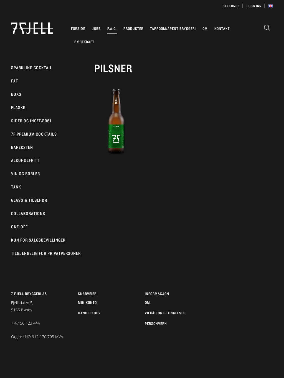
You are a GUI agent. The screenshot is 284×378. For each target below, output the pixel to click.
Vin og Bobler (25, 173)
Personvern (156, 323)
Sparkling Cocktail (31, 67)
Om (205, 28)
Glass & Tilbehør (29, 200)
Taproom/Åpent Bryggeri (173, 28)
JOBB (96, 28)
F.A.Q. (112, 28)
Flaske (18, 107)
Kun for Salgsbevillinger (38, 240)
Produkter (133, 28)
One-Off (19, 226)
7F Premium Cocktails (34, 134)
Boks (16, 94)
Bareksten (22, 147)
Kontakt (222, 28)
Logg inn (254, 6)
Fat (14, 81)
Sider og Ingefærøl (31, 120)
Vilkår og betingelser (165, 313)
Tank (16, 187)
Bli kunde (231, 6)
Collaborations (28, 213)
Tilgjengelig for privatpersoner (46, 253)
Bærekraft (84, 42)
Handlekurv (89, 313)
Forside (78, 28)
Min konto (87, 302)
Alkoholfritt (25, 160)
